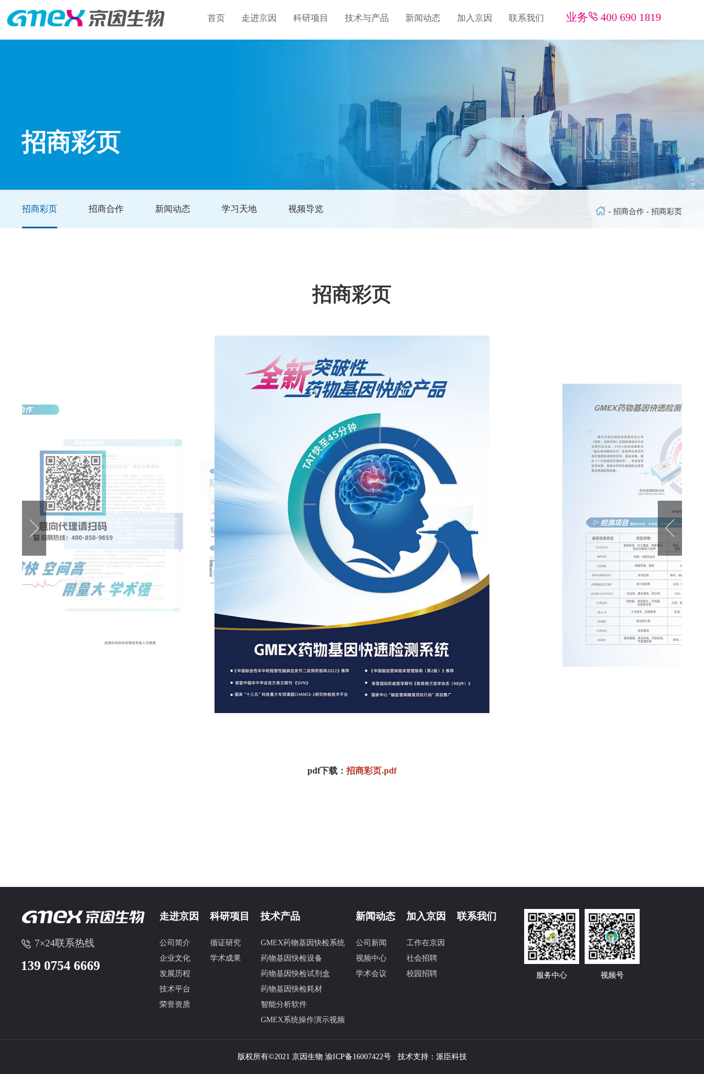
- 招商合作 (627, 211)
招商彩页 (39, 208)
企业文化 (175, 958)
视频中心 (371, 958)
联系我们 (526, 18)
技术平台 (175, 989)
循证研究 (225, 943)
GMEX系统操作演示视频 (303, 1020)
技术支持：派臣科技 (432, 1057)
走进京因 (259, 18)
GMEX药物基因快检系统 (303, 943)
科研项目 (310, 18)
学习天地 (239, 208)
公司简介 (175, 943)
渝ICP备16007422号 (358, 1057)
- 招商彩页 (664, 211)
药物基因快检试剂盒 (295, 973)
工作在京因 (425, 943)
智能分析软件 (284, 1004)
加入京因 (474, 18)
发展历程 (175, 973)
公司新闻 (371, 943)
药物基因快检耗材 (291, 989)
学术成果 (225, 958)
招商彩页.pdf (371, 770)
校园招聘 (421, 973)
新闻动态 (423, 18)
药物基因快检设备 (291, 958)
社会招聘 (421, 958)
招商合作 (106, 208)
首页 (216, 18)
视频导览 (305, 208)
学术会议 (371, 973)
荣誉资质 (175, 1004)
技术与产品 (367, 18)
